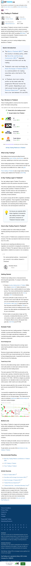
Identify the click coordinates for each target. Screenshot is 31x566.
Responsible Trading (6, 519)
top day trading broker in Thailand (17, 285)
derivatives (20, 158)
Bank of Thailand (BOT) (15, 51)
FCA (24, 293)
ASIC (11, 295)
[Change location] (2, 10)
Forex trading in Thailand (7, 171)
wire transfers (7, 303)
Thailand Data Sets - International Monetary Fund (16, 485)
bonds (14, 158)
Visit (23, 564)
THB (23, 305)
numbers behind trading (22, 7)
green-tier (14, 287)
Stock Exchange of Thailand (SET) (15, 68)
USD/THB (22, 172)
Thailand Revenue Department (11, 482)
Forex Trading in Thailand (10, 466)
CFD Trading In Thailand (10, 463)
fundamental (14, 398)
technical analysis (23, 398)
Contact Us (4, 512)
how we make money (8, 7)
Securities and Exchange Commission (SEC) (15, 477)
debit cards (14, 303)
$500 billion (23, 33)
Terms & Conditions (6, 508)
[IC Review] (17, 564)
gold (24, 167)
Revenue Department (11, 90)
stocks (10, 158)
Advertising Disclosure (6, 521)
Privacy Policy (4, 510)
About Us (3, 514)
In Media (3, 516)
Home (6, 9)
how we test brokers (10, 144)
